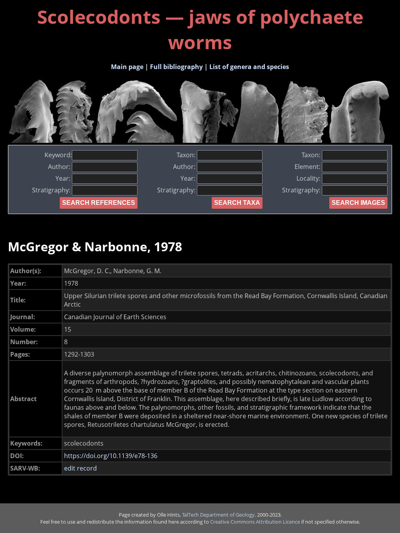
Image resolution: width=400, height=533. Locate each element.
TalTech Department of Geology (218, 514)
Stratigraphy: (52, 190)
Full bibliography (176, 66)
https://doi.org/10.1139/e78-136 (110, 455)
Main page (127, 66)
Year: (63, 178)
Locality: (309, 178)
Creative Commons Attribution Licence (255, 521)
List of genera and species (249, 66)
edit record (80, 468)
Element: (308, 166)
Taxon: (187, 155)
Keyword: (58, 155)
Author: (60, 166)
